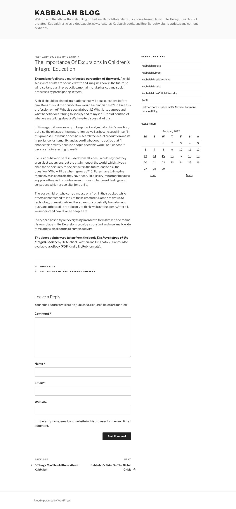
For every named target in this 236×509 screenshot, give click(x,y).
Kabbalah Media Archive (155, 79)
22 (163, 162)
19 (198, 156)
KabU (144, 100)
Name (40, 363)
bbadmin (73, 57)
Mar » (189, 175)
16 (172, 156)
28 (154, 168)
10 (181, 149)
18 (189, 156)
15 (163, 156)
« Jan (153, 175)
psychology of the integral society (68, 271)
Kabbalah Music (150, 86)
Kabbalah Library (151, 72)
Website (41, 402)
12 (198, 149)
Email (40, 383)
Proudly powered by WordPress (52, 500)
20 (145, 162)
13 (145, 156)
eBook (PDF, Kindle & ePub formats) (75, 246)
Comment (43, 313)
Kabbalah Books (151, 65)
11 (189, 149)
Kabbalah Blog (67, 13)
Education (48, 266)
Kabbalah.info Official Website (159, 93)
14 (154, 156)
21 (154, 162)
